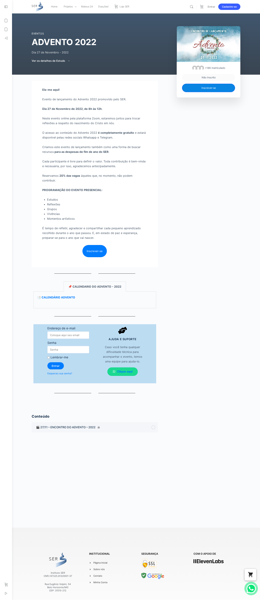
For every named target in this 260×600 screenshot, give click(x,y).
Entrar (211, 6)
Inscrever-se (208, 87)
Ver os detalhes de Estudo (49, 60)
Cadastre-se (229, 6)
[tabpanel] (95, 243)
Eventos (38, 33)
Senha (51, 343)
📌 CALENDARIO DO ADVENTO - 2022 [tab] (94, 286)
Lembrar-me (59, 357)
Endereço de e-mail (61, 328)
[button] (250, 575)
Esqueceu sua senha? (59, 373)
